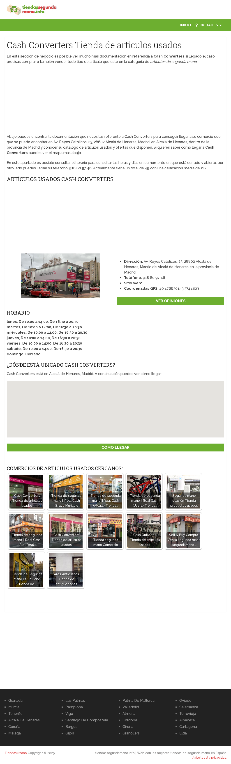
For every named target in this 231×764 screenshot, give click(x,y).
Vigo (69, 713)
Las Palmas (75, 700)
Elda (183, 733)
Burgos (71, 727)
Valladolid (130, 707)
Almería (128, 713)
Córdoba (129, 720)
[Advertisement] (115, 100)
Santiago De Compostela (86, 720)
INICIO (185, 25)
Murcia (13, 707)
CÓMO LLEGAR (115, 447)
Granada (15, 700)
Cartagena (188, 727)
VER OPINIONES (171, 301)
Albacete (187, 720)
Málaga (14, 733)
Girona (127, 727)
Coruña (14, 727)
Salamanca (188, 707)
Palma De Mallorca (138, 700)
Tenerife (15, 713)
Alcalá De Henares (24, 720)
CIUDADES (208, 25)
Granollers (131, 733)
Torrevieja (187, 713)
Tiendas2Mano (16, 753)
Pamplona (74, 707)
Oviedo (185, 700)
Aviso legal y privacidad (209, 757)
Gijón (69, 733)
